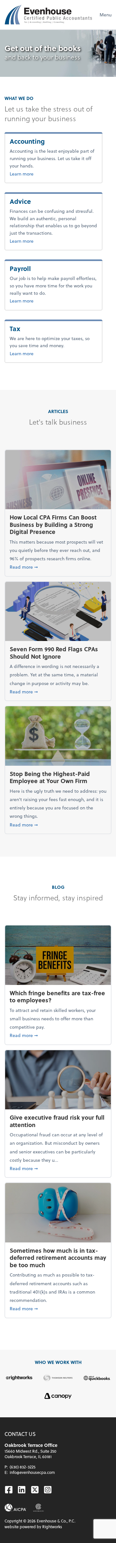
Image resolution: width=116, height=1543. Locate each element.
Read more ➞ (58, 566)
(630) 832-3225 (22, 1467)
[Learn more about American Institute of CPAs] (15, 1507)
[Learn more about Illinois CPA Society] (38, 1507)
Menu (105, 14)
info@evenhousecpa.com (32, 1472)
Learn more (40, 173)
